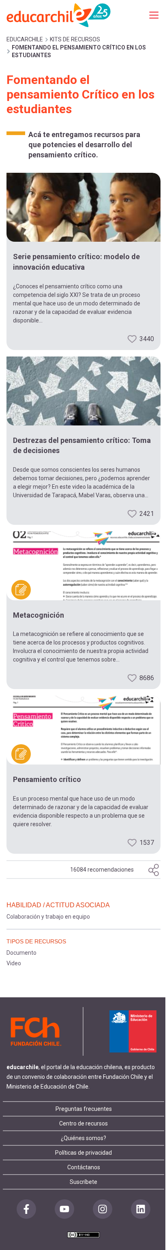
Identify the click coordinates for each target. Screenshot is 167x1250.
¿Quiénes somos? (83, 1138)
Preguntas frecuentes (84, 1109)
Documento (21, 952)
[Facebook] (26, 1209)
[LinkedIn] (140, 1209)
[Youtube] (64, 1209)
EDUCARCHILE (24, 39)
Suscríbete (83, 1182)
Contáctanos (83, 1167)
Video (13, 963)
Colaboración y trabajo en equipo (48, 916)
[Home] (59, 15)
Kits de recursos (75, 39)
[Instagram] (102, 1209)
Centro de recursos (83, 1123)
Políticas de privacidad (83, 1152)
